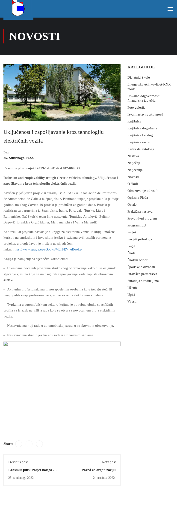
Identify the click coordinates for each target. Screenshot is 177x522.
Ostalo (132, 204)
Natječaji (133, 163)
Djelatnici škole (138, 77)
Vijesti (131, 301)
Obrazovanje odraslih (142, 190)
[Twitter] (29, 443)
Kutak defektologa (140, 149)
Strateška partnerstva (142, 274)
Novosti (133, 177)
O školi (132, 184)
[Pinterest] (39, 443)
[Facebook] (18, 443)
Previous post (18, 462)
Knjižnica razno (138, 142)
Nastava (133, 156)
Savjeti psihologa (139, 239)
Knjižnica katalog (140, 135)
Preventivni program (142, 218)
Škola (131, 253)
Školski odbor (137, 260)
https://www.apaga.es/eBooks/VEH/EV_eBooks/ (47, 249)
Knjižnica (134, 121)
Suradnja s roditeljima (143, 281)
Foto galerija (136, 107)
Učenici (133, 288)
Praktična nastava (140, 211)
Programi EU (136, 225)
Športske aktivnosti (141, 267)
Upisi (131, 294)
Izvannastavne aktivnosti (145, 114)
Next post (109, 462)
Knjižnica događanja (142, 128)
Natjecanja (135, 170)
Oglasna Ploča (137, 197)
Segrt (131, 246)
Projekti (133, 232)
